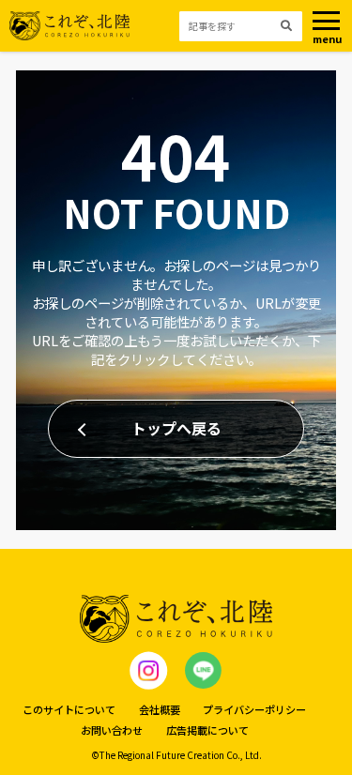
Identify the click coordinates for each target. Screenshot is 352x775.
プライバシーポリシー (254, 709)
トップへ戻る (176, 428)
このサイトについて (69, 709)
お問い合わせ (112, 729)
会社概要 (159, 709)
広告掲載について (207, 729)
